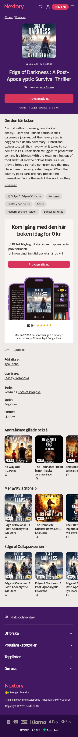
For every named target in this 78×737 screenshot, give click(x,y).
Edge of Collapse (29, 392)
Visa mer (11, 185)
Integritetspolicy (31, 699)
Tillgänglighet (12, 699)
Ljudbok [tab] (19, 350)
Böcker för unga (53, 211)
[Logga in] (48, 7)
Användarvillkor (51, 699)
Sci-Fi (40, 204)
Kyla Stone (47, 87)
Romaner (20, 17)
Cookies (66, 699)
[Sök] (40, 7)
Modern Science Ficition (22, 211)
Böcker (9, 17)
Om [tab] (7, 350)
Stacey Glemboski (17, 378)
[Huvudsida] (72, 7)
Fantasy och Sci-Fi (19, 204)
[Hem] (21, 6)
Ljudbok (10, 416)
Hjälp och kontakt (23, 617)
